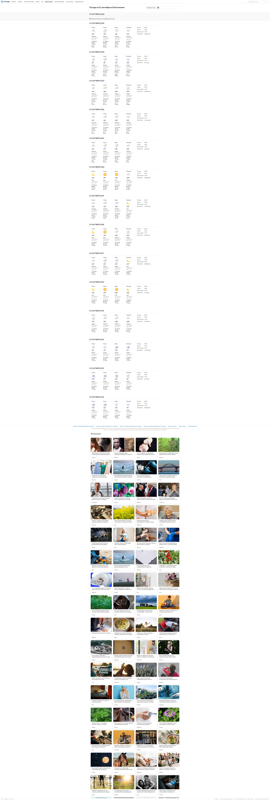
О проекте (217, 799)
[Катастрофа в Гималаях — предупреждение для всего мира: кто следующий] (101, 650)
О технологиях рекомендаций (240, 799)
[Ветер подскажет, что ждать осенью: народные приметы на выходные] (123, 583)
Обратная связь (250, 799)
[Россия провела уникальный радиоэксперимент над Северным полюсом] (123, 560)
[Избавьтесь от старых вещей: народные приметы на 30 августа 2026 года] (146, 740)
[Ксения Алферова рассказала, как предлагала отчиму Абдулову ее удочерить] (146, 785)
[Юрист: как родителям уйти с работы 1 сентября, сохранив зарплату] (168, 763)
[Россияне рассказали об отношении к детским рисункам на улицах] (168, 673)
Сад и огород (182, 426)
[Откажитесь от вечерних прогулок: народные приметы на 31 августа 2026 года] (123, 763)
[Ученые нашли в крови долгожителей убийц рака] (146, 470)
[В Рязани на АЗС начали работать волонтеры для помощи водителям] (101, 740)
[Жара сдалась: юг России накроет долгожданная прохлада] (123, 718)
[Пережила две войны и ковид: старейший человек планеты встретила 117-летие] (168, 515)
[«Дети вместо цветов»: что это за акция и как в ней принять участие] (168, 583)
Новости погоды (172, 426)
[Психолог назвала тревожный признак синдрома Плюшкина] (101, 515)
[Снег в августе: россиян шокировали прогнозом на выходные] (146, 673)
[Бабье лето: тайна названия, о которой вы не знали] (146, 628)
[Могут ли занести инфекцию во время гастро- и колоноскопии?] (168, 538)
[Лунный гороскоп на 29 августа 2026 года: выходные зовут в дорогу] (123, 740)
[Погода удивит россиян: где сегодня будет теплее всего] (146, 605)
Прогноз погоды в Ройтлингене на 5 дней (107, 426)
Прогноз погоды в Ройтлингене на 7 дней (130, 426)
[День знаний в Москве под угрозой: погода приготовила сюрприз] (168, 650)
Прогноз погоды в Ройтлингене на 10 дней (155, 426)
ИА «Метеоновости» (265, 799)
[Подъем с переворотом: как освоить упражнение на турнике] (101, 785)
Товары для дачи (192, 426)
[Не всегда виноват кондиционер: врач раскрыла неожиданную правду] (123, 695)
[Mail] (2, 1)
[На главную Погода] (6, 1)
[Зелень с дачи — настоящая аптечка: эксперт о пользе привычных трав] (101, 718)
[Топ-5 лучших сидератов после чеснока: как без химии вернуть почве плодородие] (101, 605)
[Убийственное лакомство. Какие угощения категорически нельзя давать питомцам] (101, 448)
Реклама (12, 799)
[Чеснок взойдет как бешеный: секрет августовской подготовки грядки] (146, 448)
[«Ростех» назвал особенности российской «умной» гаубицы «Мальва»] (146, 695)
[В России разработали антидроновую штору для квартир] (146, 560)
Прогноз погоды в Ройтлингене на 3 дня (83, 426)
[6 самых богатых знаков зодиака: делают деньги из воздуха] (101, 493)
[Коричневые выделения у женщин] (101, 628)
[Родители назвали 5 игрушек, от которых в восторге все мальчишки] (168, 605)
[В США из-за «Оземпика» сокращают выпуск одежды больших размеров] (101, 470)
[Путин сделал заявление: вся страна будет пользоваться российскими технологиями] (168, 785)
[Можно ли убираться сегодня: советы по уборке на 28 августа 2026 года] (146, 650)
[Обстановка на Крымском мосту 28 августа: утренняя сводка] (168, 470)
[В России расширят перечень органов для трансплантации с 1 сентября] (168, 695)
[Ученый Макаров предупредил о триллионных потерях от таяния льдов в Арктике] (123, 470)
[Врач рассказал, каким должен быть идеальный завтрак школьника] (168, 740)
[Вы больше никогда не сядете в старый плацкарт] (101, 695)
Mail (2, 799)
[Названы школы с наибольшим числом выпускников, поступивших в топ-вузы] (123, 538)
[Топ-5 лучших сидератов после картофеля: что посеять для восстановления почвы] (168, 718)
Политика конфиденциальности (226, 799)
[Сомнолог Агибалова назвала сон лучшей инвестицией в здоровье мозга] (146, 763)
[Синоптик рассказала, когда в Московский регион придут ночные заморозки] (101, 538)
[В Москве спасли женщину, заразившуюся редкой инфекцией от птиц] (146, 718)
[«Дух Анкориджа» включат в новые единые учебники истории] (146, 493)
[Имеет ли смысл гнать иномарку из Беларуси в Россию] (101, 673)
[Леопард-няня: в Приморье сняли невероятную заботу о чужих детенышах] (168, 448)
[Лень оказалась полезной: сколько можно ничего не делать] (146, 538)
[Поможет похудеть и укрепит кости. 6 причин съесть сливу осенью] (123, 493)
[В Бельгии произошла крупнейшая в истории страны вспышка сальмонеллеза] (146, 515)
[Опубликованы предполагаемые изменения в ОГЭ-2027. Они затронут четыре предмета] (168, 628)
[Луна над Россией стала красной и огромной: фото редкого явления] (101, 763)
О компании (6, 799)
